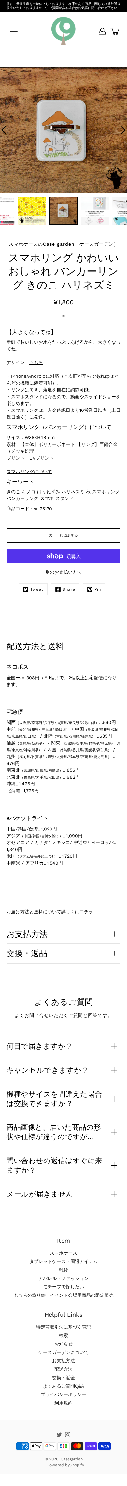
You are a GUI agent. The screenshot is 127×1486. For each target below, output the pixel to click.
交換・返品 (27, 953)
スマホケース (63, 1253)
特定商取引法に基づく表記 (63, 1327)
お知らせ (63, 1343)
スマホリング (24, 410)
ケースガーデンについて (63, 1352)
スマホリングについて (29, 471)
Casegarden (72, 1459)
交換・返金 (63, 1377)
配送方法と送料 (35, 646)
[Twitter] (59, 1434)
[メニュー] (14, 31)
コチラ (86, 911)
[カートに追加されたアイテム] (115, 31)
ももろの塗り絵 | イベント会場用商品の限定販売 (64, 1295)
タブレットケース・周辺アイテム (63, 1261)
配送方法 (63, 1369)
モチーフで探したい (63, 1286)
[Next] (120, 130)
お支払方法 (27, 934)
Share (69, 589)
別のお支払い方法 (63, 572)
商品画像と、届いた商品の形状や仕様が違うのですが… (54, 1132)
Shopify (77, 1465)
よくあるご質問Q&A (63, 1386)
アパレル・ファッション (63, 1278)
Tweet (36, 589)
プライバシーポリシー (63, 1394)
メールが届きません (40, 1193)
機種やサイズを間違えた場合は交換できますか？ (54, 1098)
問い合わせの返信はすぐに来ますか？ (54, 1165)
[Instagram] (67, 1434)
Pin (97, 589)
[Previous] (6, 130)
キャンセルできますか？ (48, 1070)
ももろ (36, 362)
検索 (63, 1335)
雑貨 (63, 1269)
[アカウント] (102, 31)
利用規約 (63, 1403)
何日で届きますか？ (40, 1045)
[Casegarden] (63, 31)
